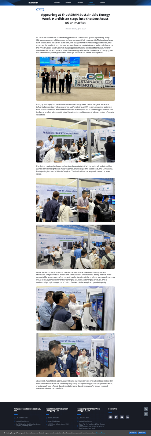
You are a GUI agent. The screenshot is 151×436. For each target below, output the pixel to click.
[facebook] (116, 417)
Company (80, 2)
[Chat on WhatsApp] (146, 409)
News (91, 2)
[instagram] (110, 417)
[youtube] (122, 417)
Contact (102, 2)
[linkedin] (127, 417)
